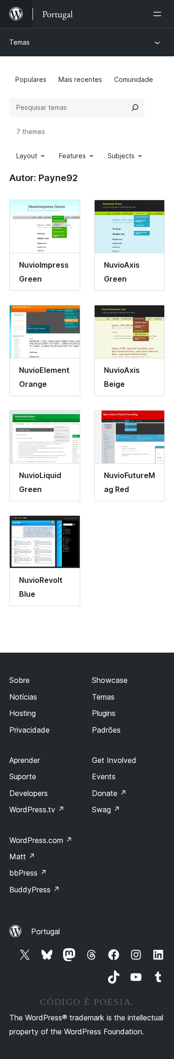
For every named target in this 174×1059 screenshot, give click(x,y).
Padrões (106, 730)
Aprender (24, 760)
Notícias (23, 697)
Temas (19, 42)
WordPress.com (40, 840)
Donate (109, 793)
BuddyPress (34, 889)
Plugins (104, 713)
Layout (26, 156)
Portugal (45, 931)
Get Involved (114, 760)
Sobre (19, 680)
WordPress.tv (36, 809)
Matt (22, 856)
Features (72, 156)
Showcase (110, 680)
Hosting (22, 713)
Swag (106, 809)
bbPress (28, 872)
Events (104, 776)
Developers (28, 793)
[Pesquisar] (135, 107)
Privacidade (29, 730)
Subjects (121, 156)
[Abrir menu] (159, 14)
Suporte (22, 776)
